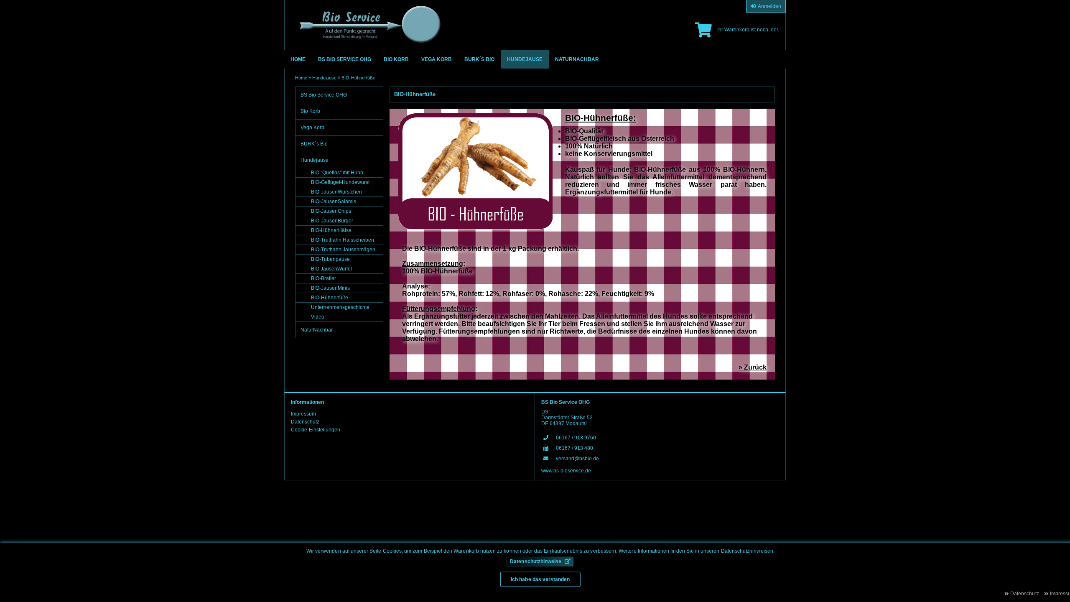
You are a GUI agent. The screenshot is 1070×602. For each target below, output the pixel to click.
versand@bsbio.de (577, 459)
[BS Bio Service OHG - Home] (367, 20)
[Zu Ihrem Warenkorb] (703, 30)
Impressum (303, 414)
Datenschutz (305, 422)
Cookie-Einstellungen (315, 430)
